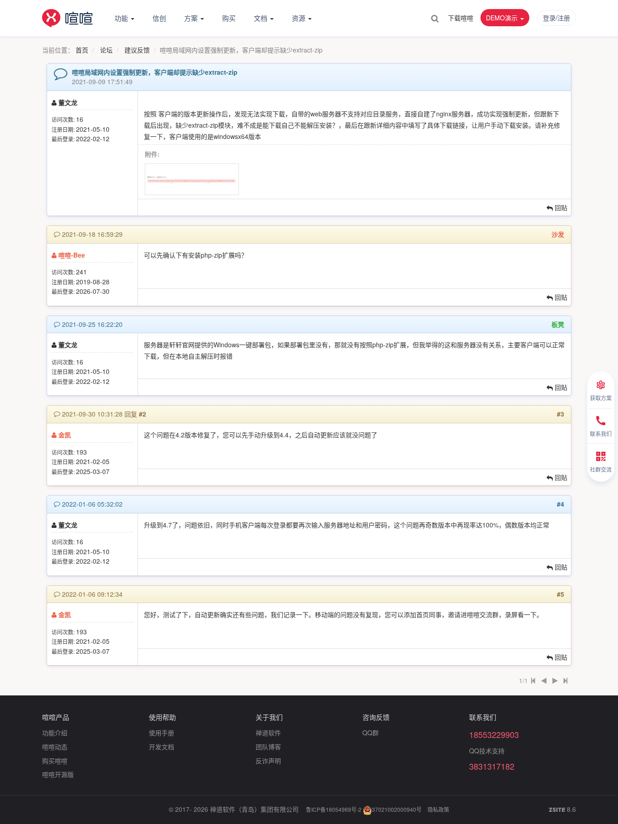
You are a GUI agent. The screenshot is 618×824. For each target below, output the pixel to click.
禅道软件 (268, 732)
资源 (299, 18)
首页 (82, 49)
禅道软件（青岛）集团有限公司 (254, 809)
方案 (192, 18)
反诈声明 (268, 760)
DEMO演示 (502, 17)
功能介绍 (54, 732)
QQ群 (370, 732)
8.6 (562, 809)
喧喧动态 (54, 746)
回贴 (560, 207)
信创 (159, 18)
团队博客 (268, 746)
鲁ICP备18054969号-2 (333, 809)
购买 (229, 18)
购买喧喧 (54, 760)
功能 (122, 18)
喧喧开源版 (58, 774)
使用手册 (161, 732)
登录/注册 (556, 17)
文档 (261, 18)
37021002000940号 (397, 809)
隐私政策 (438, 809)
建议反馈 (137, 49)
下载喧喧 (460, 17)
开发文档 (161, 746)
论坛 (106, 49)
